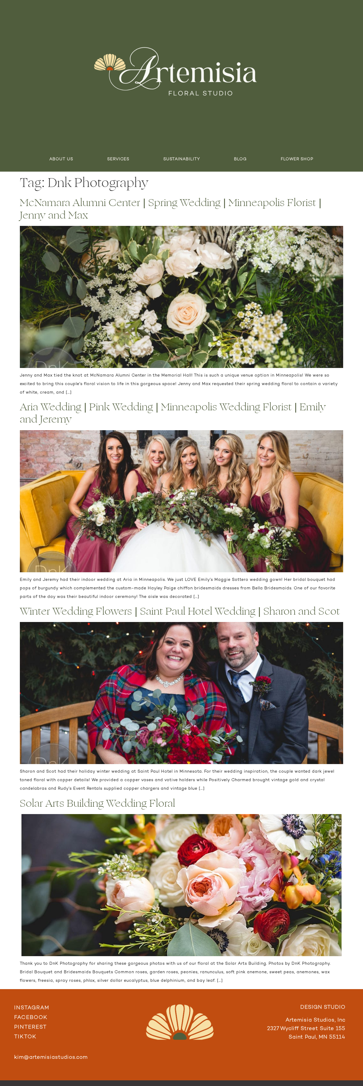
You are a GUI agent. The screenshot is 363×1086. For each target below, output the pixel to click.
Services (118, 159)
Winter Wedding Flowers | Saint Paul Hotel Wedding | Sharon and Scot (180, 611)
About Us (61, 159)
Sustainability (181, 159)
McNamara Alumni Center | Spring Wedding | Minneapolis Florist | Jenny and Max (171, 209)
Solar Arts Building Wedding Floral (97, 803)
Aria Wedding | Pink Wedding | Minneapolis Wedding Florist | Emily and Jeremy (173, 413)
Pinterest (30, 1027)
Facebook (31, 1017)
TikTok (25, 1037)
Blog (240, 159)
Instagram (31, 1008)
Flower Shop (297, 159)
